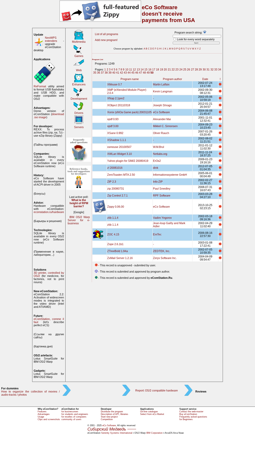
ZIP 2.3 (111, 181)
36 (98, 72)
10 (126, 69)
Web (79, 70)
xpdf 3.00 (112, 126)
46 (136, 72)
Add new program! (106, 40)
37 (102, 72)
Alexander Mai (162, 119)
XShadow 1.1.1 (116, 140)
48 (144, 72)
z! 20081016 (114, 167)
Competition (107, 419)
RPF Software (161, 195)
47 (140, 72)
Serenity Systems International (116, 433)
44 (129, 72)
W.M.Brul (158, 146)
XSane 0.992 (115, 133)
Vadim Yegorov (162, 217)
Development (79, 98)
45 (132, 72)
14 (142, 69)
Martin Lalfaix (161, 84)
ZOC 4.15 (113, 234)
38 (106, 72)
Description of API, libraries (114, 414)
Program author (172, 79)
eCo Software (161, 112)
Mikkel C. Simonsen (165, 126)
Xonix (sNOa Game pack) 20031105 (129, 112)
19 (161, 69)
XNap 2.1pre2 (115, 98)
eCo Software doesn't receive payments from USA (168, 13)
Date (205, 79)
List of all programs (106, 34)
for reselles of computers (73, 416)
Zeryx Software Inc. (165, 258)
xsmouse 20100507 (119, 146)
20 (165, 69)
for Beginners (186, 419)
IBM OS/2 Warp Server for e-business (79, 220)
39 (110, 72)
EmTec (157, 234)
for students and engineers (74, 414)
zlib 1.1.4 (112, 217)
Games (78, 56)
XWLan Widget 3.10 (119, 153)
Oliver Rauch (161, 133)
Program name (130, 79)
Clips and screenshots (49, 419)
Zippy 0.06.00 (115, 206)
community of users (71, 419)
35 (94, 72)
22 (173, 69)
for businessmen (69, 411)
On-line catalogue (149, 411)
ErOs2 (157, 160)
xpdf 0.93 (112, 119)
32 (212, 69)
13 (138, 69)
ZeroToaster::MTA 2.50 (121, 174)
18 (157, 69)
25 (184, 69)
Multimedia (79, 41)
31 (208, 69)
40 (113, 72)
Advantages (44, 414)
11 (130, 69)
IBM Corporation (154, 433)
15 (145, 69)
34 (219, 69)
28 (196, 69)
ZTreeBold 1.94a (117, 251)
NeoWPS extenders (51, 39)
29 (200, 69)
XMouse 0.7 (114, 84)
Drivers (78, 112)
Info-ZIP (158, 181)
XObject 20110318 (118, 105)
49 (148, 72)
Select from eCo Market (152, 414)
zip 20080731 (115, 188)
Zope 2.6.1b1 (115, 244)
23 (176, 69)
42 (121, 72)
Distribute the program (112, 411)
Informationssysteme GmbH (170, 174)
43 (125, 72)
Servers (79, 127)
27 (192, 69)
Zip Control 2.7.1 (117, 195)
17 (153, 69)
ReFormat (40, 86)
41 (117, 72)
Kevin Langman (162, 91)
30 (204, 69)
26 (188, 69)
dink (155, 167)
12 (134, 69)
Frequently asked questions (193, 416)
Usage (41, 416)
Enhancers (79, 84)
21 (169, 69)
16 (149, 69)
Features (42, 411)
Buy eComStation (188, 414)
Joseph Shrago (162, 105)
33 (215, 69)
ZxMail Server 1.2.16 (120, 258)
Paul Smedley (161, 188)
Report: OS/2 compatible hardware (156, 390)
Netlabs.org (160, 153)
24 (180, 69)
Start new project (109, 416)
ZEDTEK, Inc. (161, 251)
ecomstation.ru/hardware (49, 212)
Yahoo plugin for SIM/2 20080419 (127, 160)
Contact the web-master (191, 411)
